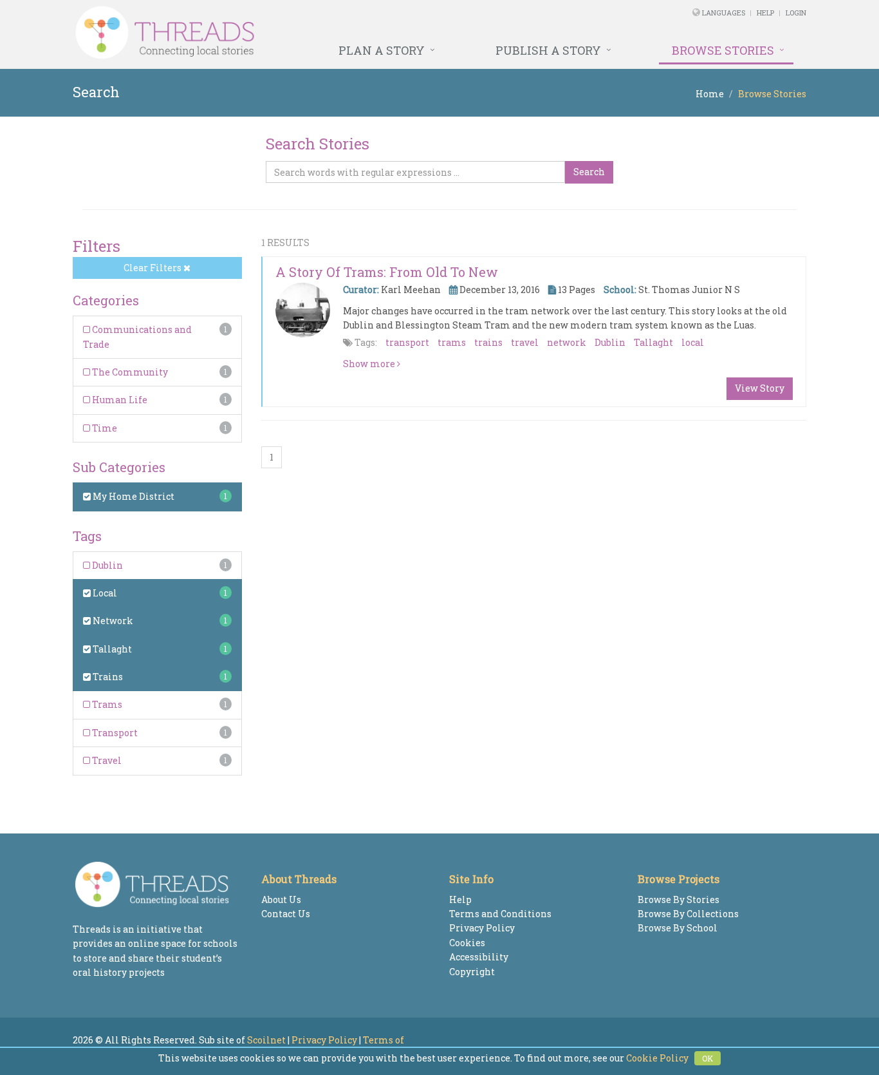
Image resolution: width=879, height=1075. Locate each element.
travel (525, 342)
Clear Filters (153, 268)
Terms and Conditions (500, 914)
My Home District (132, 496)
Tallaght (111, 649)
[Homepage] (299, 33)
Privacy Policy (482, 928)
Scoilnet (266, 1040)
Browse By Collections (688, 914)
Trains (107, 677)
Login (796, 12)
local (692, 342)
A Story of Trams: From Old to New (386, 271)
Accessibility (478, 957)
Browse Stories (723, 50)
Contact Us (285, 914)
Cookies (467, 943)
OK (707, 1058)
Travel (106, 760)
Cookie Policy (657, 1058)
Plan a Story (381, 50)
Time (103, 428)
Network (112, 620)
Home (710, 94)
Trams (106, 704)
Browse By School (677, 928)
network (566, 342)
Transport (114, 733)
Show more (370, 363)
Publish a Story (548, 50)
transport (407, 342)
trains (488, 342)
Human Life (118, 400)
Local (104, 593)
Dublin (106, 565)
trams (452, 342)
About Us (281, 899)
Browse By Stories (678, 899)
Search (589, 172)
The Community (129, 372)
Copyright (472, 972)
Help (765, 12)
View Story (759, 388)
